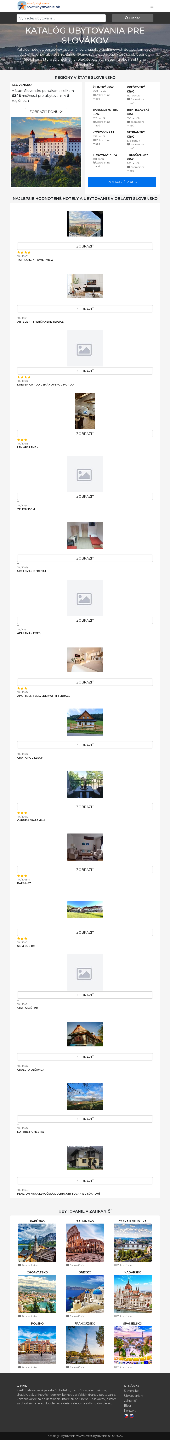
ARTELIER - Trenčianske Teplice (40, 321)
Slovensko (22, 85)
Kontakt (130, 1410)
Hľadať (134, 18)
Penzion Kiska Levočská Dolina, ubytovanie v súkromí (58, 1193)
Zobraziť (85, 246)
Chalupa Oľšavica (30, 1069)
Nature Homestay (30, 1131)
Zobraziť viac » (122, 182)
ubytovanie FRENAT (31, 571)
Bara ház (24, 883)
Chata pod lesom (30, 757)
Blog (127, 1406)
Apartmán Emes (28, 633)
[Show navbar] (152, 6)
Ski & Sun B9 (26, 946)
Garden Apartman (31, 820)
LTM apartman (28, 447)
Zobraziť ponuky (46, 112)
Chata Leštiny (28, 1007)
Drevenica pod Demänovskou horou (45, 384)
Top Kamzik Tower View (35, 259)
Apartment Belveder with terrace (43, 695)
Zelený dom (26, 509)
